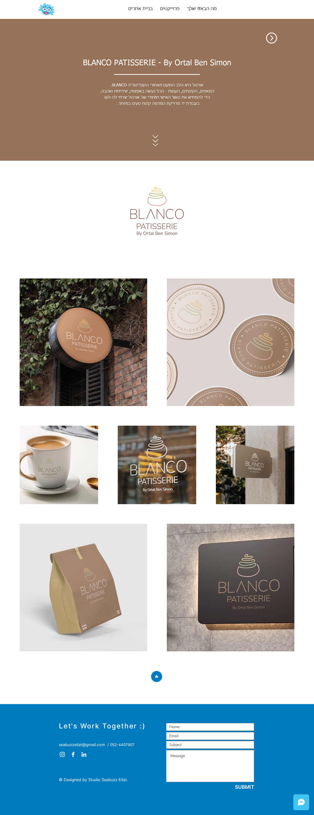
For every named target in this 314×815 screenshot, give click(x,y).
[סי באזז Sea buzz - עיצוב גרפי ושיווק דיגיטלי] (73, 754)
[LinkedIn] (83, 754)
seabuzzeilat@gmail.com (82, 744)
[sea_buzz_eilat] (62, 754)
